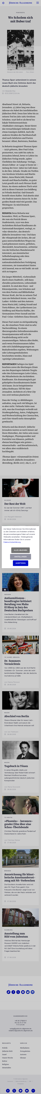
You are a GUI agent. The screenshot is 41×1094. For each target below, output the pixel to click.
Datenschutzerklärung (12, 542)
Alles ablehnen (20, 550)
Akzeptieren (21, 563)
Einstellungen (20, 557)
